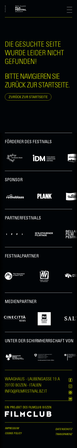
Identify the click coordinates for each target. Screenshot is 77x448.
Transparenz (63, 434)
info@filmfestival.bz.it (26, 390)
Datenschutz (63, 429)
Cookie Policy (13, 433)
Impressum (12, 428)
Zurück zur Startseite (28, 97)
